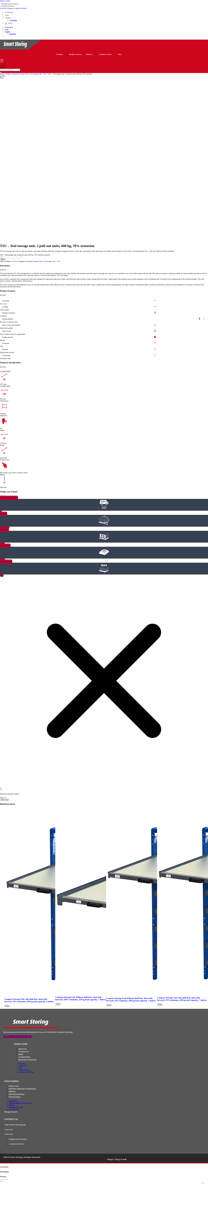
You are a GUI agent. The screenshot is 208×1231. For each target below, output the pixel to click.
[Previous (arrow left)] (1, 1181)
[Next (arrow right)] (3, 1181)
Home (2, 74)
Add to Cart (4, 800)
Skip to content (5, 1)
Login (7, 15)
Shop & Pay (14, 1086)
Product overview (75, 54)
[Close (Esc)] (7, 1179)
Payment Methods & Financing (22, 1089)
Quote (3, 259)
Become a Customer (27, 1060)
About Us (89, 54)
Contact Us (23, 1051)
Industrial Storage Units (20, 74)
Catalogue (9, 12)
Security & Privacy (16, 1094)
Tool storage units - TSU (38, 74)
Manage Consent (10, 1112)
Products (60, 54)
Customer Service (105, 54)
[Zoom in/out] (1, 1179)
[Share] (5, 1179)
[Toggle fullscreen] (3, 1179)
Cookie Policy (24, 1057)
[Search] (1, 72)
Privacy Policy (14, 1097)
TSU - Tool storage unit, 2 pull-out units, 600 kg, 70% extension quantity (25, 255)
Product (8, 74)
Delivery (12, 1091)
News (120, 54)
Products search (3, 67)
